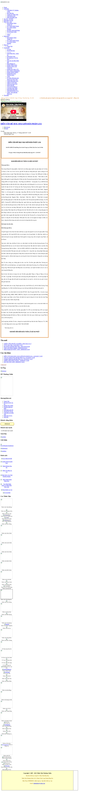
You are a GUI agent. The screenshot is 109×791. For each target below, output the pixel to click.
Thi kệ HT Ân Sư (8, 411)
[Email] (6, 128)
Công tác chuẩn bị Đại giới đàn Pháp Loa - (19, 357)
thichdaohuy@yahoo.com (39, 783)
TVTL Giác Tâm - (13, 345)
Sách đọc (6, 417)
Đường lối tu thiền (8, 405)
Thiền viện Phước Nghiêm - (15, 348)
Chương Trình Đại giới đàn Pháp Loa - (18, 359)
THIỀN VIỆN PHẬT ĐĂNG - (16, 360)
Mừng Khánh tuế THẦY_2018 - (17, 349)
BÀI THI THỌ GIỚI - (14, 362)
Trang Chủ (6, 401)
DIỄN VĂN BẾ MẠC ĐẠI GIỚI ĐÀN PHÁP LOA (21, 124)
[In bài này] (7, 127)
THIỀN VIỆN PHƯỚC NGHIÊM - (17, 343)
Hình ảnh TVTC (8, 415)
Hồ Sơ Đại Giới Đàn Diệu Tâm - (17, 346)
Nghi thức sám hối (8, 410)
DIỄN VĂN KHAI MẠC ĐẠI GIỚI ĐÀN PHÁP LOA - (23, 356)
